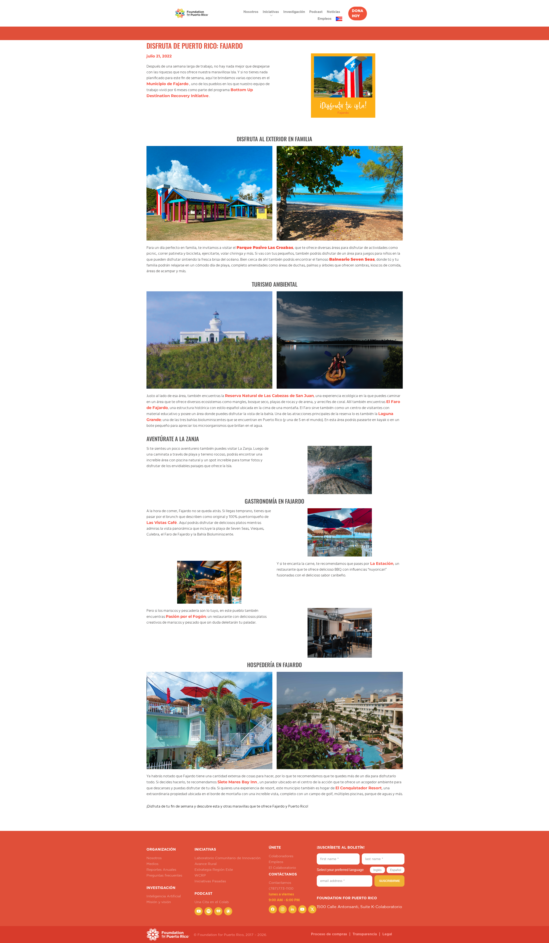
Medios (152, 864)
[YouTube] (199, 911)
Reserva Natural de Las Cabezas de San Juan (269, 395)
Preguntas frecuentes (164, 875)
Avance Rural (206, 864)
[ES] (339, 18)
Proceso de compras (329, 934)
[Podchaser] (228, 911)
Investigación (294, 12)
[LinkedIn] (292, 909)
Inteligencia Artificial (163, 896)
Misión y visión (158, 902)
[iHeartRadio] (218, 911)
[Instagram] (283, 909)
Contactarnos (280, 882)
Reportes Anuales (161, 869)
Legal (387, 934)
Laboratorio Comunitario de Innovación (228, 858)
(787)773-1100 (281, 888)
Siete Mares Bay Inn (237, 782)
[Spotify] (208, 911)
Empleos (325, 18)
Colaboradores (281, 856)
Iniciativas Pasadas (210, 881)
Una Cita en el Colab (212, 902)
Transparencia (365, 934)
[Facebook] (273, 909)
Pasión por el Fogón (186, 616)
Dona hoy (357, 13)
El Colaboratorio (282, 867)
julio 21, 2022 (159, 56)
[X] (312, 909)
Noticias (333, 12)
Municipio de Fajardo (167, 83)
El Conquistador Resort (358, 788)
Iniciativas (271, 12)
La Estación (381, 563)
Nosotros (250, 12)
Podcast (316, 12)
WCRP (200, 875)
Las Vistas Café (161, 522)
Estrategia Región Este (214, 869)
